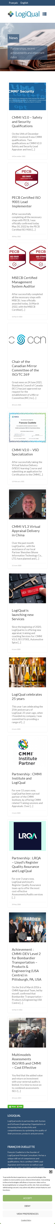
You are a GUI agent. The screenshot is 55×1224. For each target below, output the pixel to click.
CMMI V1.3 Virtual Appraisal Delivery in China (26, 530)
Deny (27, 1206)
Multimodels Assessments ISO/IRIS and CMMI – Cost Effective (26, 1061)
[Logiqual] (23, 14)
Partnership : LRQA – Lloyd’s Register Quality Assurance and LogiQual (26, 864)
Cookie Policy (26, 1220)
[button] (50, 1171)
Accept (27, 1198)
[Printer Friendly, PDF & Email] (15, 1106)
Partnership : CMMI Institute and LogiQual (27, 778)
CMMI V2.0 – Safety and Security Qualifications (27, 121)
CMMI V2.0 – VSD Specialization (25, 452)
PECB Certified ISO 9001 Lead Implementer (26, 201)
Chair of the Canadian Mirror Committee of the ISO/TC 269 (25, 367)
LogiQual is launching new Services (23, 614)
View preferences (27, 1214)
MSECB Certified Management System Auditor (24, 282)
